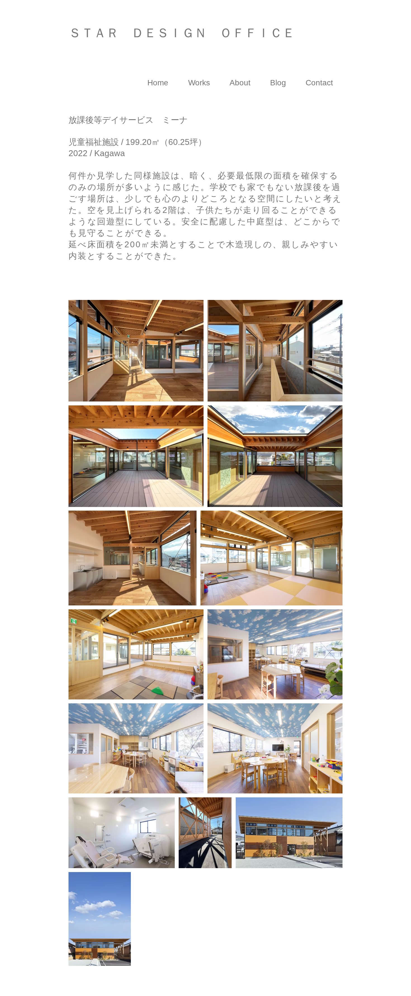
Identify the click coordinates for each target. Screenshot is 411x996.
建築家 (118, 50)
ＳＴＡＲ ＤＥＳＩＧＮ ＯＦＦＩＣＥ (181, 33)
